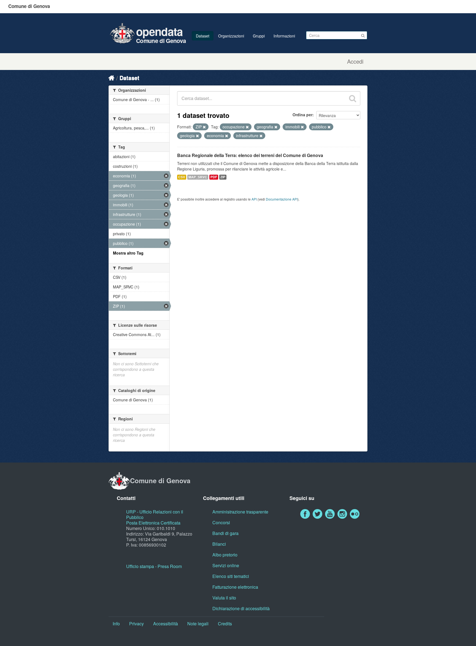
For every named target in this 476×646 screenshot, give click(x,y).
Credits (225, 623)
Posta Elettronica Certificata (153, 523)
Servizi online (225, 565)
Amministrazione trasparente (240, 512)
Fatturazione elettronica (235, 587)
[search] (352, 98)
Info (116, 623)
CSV (181, 177)
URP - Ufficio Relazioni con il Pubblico (154, 514)
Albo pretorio (224, 555)
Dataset (202, 36)
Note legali (198, 623)
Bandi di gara (225, 533)
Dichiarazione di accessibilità (241, 608)
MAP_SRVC (197, 177)
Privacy (136, 623)
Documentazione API (282, 199)
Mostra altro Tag (128, 253)
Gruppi (259, 36)
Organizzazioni (231, 36)
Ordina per (302, 114)
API (254, 199)
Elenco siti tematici (230, 576)
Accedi (355, 61)
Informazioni (284, 36)
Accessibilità (165, 623)
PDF (213, 177)
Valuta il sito (224, 597)
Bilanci (219, 544)
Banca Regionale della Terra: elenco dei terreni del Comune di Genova (250, 155)
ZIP (222, 177)
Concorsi (221, 522)
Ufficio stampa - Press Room (154, 566)
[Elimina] (204, 127)
